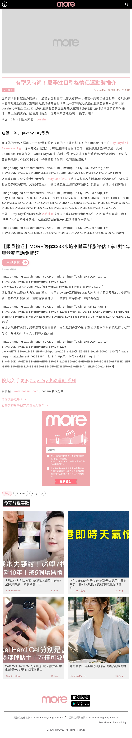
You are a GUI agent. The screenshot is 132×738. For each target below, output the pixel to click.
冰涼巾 (66, 179)
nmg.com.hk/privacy (61, 461)
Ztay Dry (37, 493)
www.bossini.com (26, 391)
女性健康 (8, 90)
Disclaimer (104, 722)
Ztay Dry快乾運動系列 (53, 380)
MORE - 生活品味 (80, 590)
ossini (42, 119)
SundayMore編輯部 (104, 90)
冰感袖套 (47, 214)
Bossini (21, 493)
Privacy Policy (119, 722)
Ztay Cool (54, 179)
